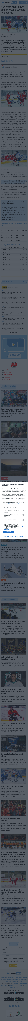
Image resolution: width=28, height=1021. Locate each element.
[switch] (23, 510)
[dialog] (14, 510)
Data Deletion (6, 536)
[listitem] (14, 507)
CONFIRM (8, 531)
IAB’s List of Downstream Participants (15, 503)
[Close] (25, 484)
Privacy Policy (21, 536)
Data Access (14, 536)
